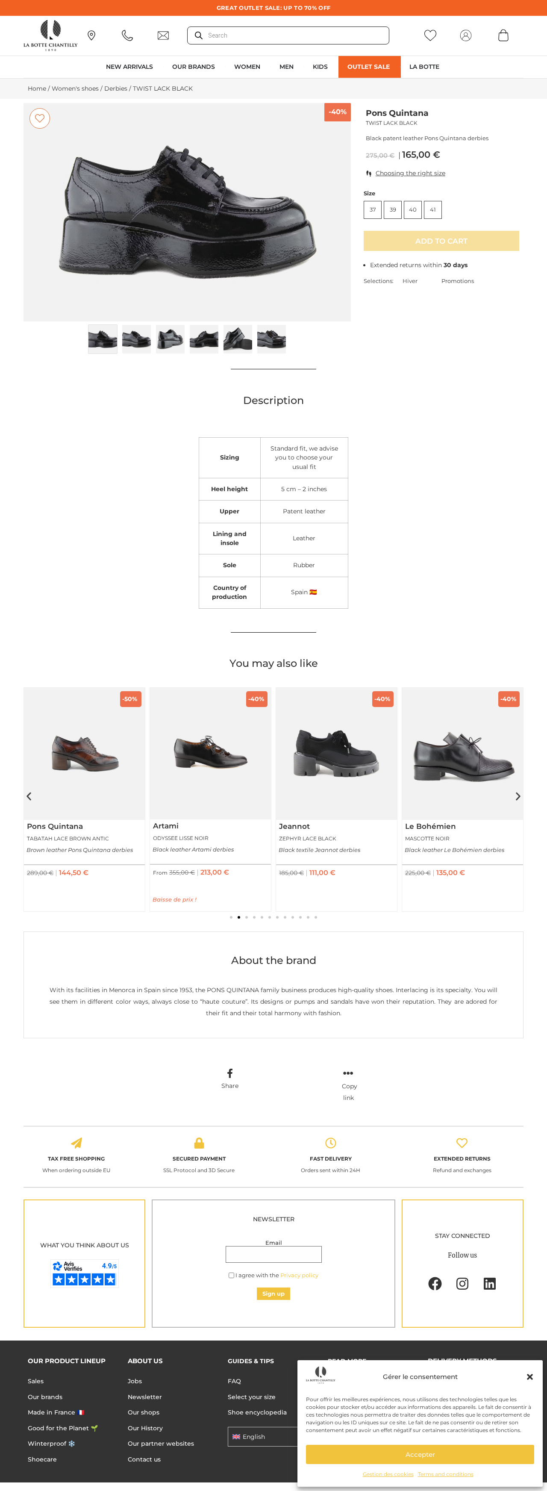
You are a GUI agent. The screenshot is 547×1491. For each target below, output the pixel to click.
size (369, 193)
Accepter (420, 1454)
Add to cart (441, 240)
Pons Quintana (397, 113)
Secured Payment (199, 1158)
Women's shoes (75, 88)
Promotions (457, 280)
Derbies (115, 88)
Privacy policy (299, 1275)
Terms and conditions (445, 1474)
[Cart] (503, 35)
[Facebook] (435, 1283)
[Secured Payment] (199, 1143)
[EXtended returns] (462, 1143)
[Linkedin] (489, 1283)
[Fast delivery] (330, 1143)
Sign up (273, 1293)
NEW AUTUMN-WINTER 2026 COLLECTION (273, 7)
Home (37, 88)
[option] (187, 212)
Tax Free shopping (76, 1158)
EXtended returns (462, 1158)
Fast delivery (331, 1158)
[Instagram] (462, 1283)
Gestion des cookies (388, 1474)
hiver (410, 280)
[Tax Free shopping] (76, 1143)
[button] (530, 1377)
